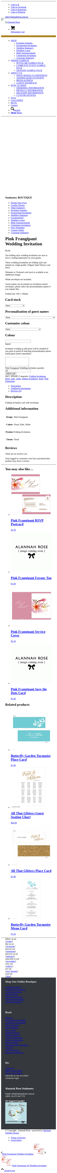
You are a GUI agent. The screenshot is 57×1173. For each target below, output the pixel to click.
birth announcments (13, 997)
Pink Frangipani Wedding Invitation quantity (24, 368)
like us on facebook (13, 1073)
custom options (11, 1042)
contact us (9, 1068)
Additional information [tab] (21, 388)
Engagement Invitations (21, 213)
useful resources (12, 1050)
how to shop (10, 1030)
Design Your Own (19, 203)
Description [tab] (16, 386)
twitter (9, 941)
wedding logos (11, 994)
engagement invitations (15, 989)
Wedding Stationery (19, 215)
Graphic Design (18, 205)
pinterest (10, 956)
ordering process (12, 1032)
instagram (10, 951)
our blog (9, 1047)
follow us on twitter (13, 1070)
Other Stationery (18, 208)
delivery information (14, 1040)
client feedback (11, 1027)
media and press (12, 1025)
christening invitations (14, 999)
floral (7, 379)
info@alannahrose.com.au (16, 17)
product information (14, 1037)
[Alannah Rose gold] (12, 22)
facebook (10, 946)
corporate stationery (13, 1002)
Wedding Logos (18, 220)
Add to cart (10, 374)
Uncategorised (17, 218)
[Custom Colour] (12, 192)
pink (13, 379)
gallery (9, 966)
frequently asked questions (16, 1045)
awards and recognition (15, 1023)
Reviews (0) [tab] (16, 391)
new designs (11, 971)
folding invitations (30, 379)
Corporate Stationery (20, 233)
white (18, 379)
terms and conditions (14, 1052)
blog (8, 976)
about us (9, 1018)
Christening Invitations (21, 225)
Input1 (8, 344)
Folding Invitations (37, 376)
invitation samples (13, 987)
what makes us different (15, 1020)
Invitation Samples (19, 210)
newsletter (10, 961)
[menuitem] (31, 49)
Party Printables (17, 228)
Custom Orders (17, 230)
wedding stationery (13, 992)
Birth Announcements (20, 223)
